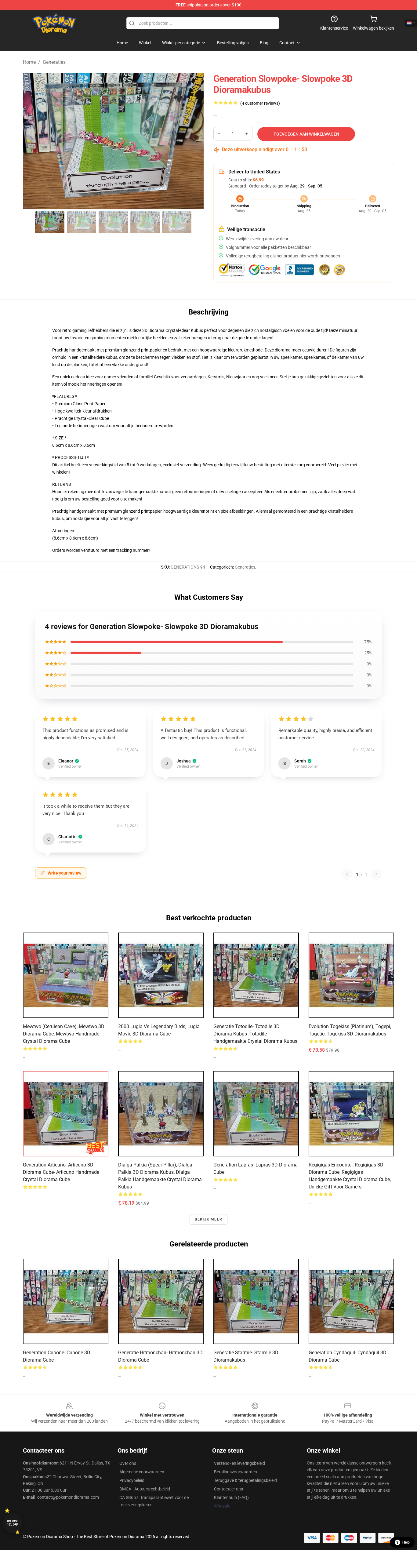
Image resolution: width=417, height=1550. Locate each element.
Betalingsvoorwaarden (235, 1471)
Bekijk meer (208, 1219)
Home (29, 62)
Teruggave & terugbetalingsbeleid (245, 1480)
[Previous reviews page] (346, 874)
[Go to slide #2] (81, 222)
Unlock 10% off (12, 1523)
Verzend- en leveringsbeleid (239, 1463)
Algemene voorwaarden (141, 1471)
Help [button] (406, 1542)
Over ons (127, 1463)
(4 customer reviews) (260, 103)
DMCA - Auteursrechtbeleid (144, 1488)
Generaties (54, 62)
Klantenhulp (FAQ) (231, 1497)
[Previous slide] (32, 141)
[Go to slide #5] (176, 222)
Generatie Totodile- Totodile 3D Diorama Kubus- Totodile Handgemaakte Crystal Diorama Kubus (255, 1034)
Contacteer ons (228, 1488)
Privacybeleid (131, 1480)
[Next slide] (194, 141)
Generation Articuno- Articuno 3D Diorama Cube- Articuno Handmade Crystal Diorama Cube (61, 1172)
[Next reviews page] (376, 874)
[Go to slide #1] (49, 222)
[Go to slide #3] (113, 222)
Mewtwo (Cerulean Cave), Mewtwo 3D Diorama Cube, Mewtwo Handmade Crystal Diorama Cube (63, 1034)
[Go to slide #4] (145, 222)
